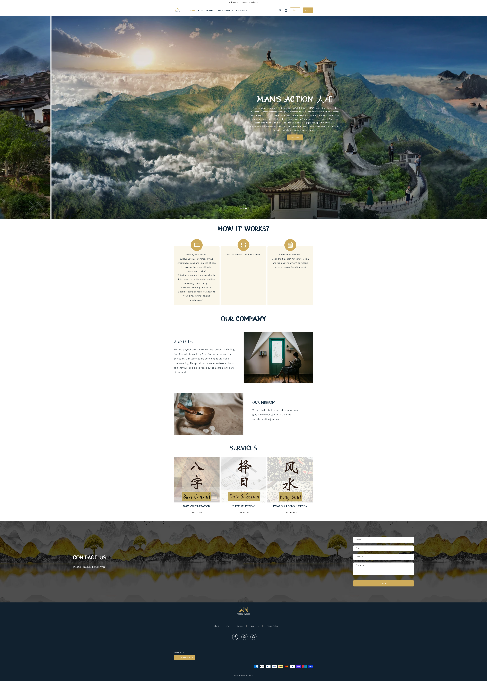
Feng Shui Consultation (290, 506)
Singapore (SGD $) (183, 657)
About (216, 626)
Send (383, 583)
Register (308, 10)
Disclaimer (255, 626)
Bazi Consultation (196, 506)
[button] (210, 10)
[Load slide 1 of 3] (241, 208)
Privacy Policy (272, 626)
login (295, 10)
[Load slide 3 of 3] (246, 208)
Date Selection (243, 506)
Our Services (243, 139)
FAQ (228, 626)
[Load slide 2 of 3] (243, 208)
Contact (240, 626)
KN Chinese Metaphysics (246, 675)
